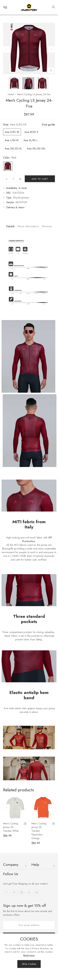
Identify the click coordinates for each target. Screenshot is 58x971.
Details (10, 226)
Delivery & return (15, 207)
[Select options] (25, 824)
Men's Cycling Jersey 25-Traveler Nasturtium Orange (38, 831)
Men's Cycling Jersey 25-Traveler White (11, 827)
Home (11, 94)
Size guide (48, 125)
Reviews (47, 226)
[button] (52, 7)
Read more (28, 955)
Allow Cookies (29, 963)
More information (28, 226)
